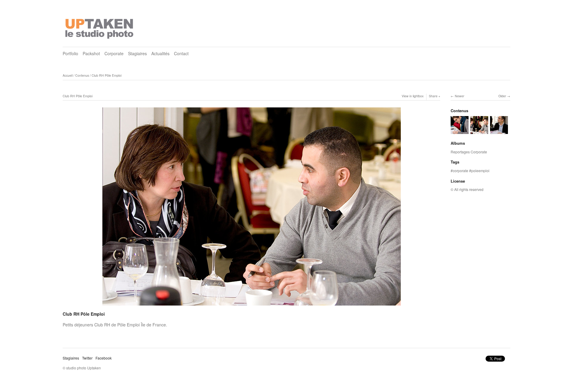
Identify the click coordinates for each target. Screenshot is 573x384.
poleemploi (480, 170)
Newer (459, 96)
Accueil (68, 75)
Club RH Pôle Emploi (106, 75)
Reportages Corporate (469, 151)
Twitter (87, 357)
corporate (460, 170)
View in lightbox (412, 96)
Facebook (104, 357)
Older (502, 96)
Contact (181, 53)
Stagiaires (137, 53)
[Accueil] (100, 26)
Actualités (160, 53)
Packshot (91, 53)
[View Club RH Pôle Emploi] (460, 131)
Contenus (82, 75)
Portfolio (70, 53)
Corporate (114, 53)
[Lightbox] (251, 306)
